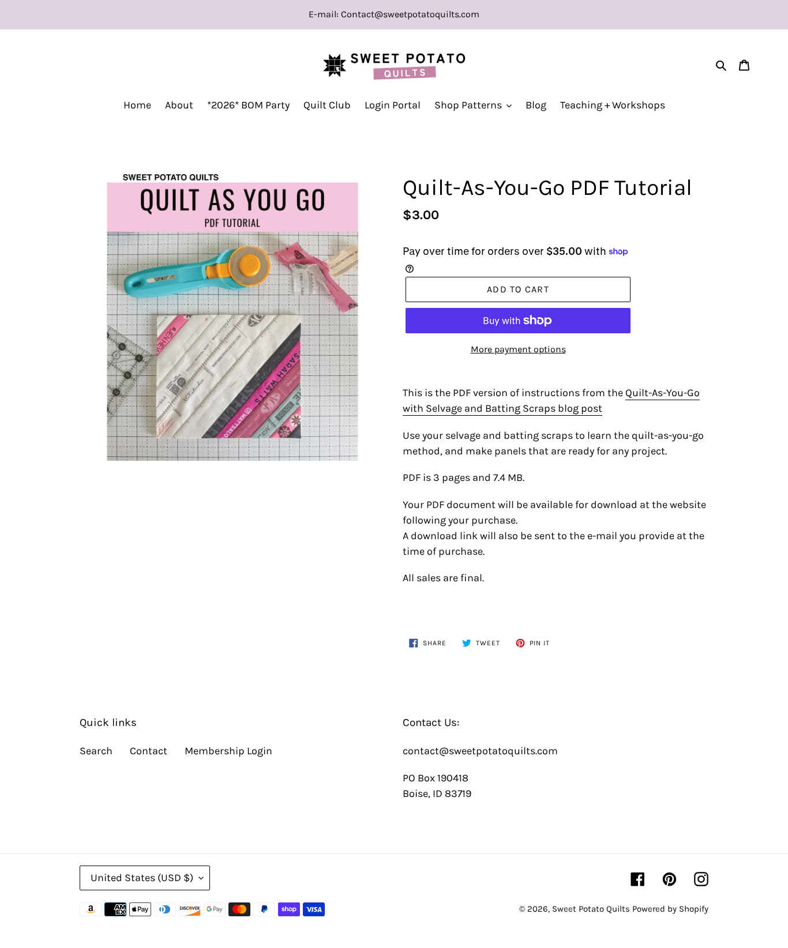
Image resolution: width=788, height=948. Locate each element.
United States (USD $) (142, 877)
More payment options (518, 349)
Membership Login (228, 750)
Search (96, 750)
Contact (148, 750)
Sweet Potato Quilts (591, 909)
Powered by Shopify (670, 909)
